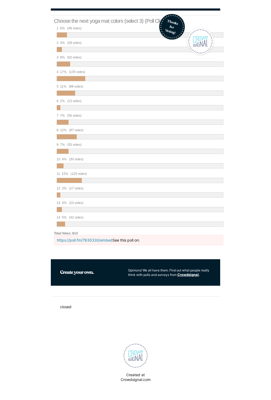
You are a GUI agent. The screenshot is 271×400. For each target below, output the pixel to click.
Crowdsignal (188, 274)
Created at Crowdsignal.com (136, 377)
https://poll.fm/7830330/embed (84, 240)
